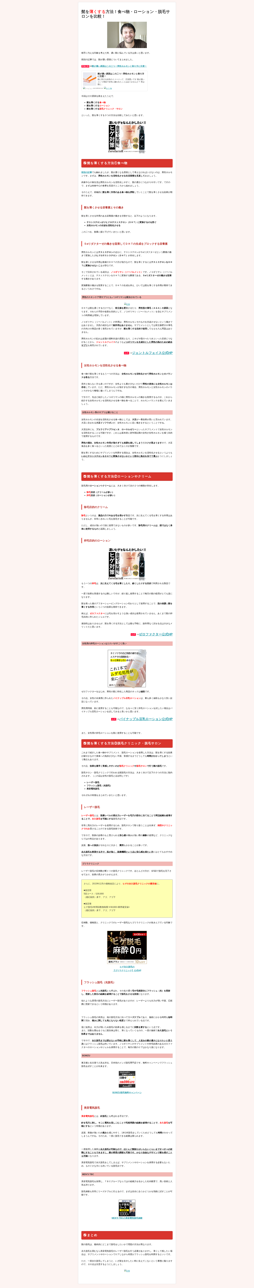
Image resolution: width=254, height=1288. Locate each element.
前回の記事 (86, 172)
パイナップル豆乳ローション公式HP (146, 719)
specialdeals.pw (98, 88)
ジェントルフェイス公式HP (152, 353)
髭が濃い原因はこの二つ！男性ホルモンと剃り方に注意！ (119, 66)
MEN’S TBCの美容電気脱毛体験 (127, 1218)
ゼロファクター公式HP (156, 634)
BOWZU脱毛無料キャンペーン (127, 1092)
